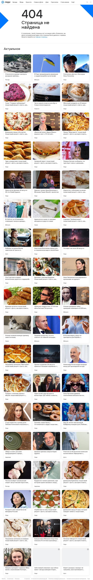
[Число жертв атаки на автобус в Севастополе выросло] (46, 97)
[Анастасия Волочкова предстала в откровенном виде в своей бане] (46, 242)
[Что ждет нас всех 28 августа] (75, 242)
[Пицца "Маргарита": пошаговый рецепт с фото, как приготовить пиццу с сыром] (75, 126)
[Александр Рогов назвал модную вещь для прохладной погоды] (75, 358)
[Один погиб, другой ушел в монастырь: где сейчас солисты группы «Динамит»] (46, 387)
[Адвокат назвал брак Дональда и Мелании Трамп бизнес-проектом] (46, 184)
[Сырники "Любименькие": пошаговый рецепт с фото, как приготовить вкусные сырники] (75, 213)
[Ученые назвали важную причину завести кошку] (17, 329)
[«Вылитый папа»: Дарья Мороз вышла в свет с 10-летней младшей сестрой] (46, 126)
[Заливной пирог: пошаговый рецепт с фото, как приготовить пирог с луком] (46, 155)
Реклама (17, 578)
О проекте (27, 578)
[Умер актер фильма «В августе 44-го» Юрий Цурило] (17, 184)
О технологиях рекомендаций (39, 578)
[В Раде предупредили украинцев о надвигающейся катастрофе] (46, 68)
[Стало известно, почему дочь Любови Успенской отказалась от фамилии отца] (17, 416)
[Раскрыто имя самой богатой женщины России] (17, 503)
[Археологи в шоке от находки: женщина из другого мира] (46, 213)
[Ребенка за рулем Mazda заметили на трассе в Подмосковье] (17, 242)
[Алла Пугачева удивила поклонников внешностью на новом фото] (75, 387)
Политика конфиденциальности (56, 578)
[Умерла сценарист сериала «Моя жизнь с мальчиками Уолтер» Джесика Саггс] (17, 561)
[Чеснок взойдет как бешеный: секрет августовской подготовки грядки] (17, 474)
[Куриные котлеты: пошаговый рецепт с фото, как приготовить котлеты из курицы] (17, 300)
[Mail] (2, 2)
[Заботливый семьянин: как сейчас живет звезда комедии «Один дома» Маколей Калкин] (46, 561)
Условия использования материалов (76, 578)
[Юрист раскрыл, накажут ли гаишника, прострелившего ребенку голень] (75, 561)
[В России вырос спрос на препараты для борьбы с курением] (75, 329)
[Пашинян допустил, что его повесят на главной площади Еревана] (46, 329)
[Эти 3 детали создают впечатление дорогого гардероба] (17, 271)
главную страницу (41, 37)
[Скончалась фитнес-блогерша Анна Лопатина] (75, 68)
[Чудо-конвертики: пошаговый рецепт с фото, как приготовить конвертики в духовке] (17, 155)
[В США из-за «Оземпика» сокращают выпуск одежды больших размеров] (17, 213)
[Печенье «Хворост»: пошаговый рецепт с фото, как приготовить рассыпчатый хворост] (75, 532)
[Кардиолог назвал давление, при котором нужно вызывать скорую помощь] (46, 474)
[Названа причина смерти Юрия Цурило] (46, 445)
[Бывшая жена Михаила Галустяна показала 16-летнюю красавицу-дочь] (46, 532)
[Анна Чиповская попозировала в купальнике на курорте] (75, 271)
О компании (10, 578)
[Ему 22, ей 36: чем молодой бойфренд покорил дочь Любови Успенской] (75, 416)
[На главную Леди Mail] (7, 2)
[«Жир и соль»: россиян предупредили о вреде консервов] (17, 445)
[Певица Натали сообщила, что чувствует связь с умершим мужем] (75, 155)
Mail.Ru (4, 578)
